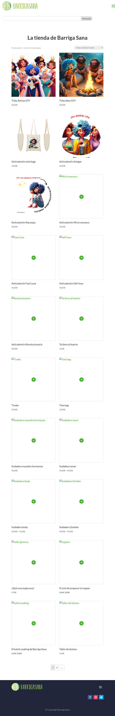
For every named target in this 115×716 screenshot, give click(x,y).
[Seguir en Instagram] (95, 697)
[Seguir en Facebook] (90, 697)
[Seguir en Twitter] (101, 697)
